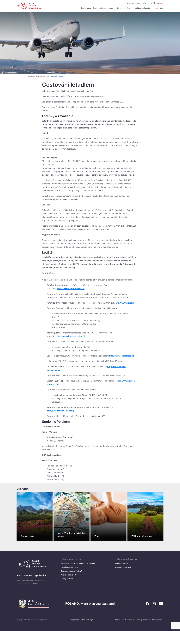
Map (161, 8)
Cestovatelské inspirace (103, 8)
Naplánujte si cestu (142, 8)
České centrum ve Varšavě (71, 571)
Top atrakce (86, 8)
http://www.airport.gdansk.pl (70, 288)
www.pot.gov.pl (121, 563)
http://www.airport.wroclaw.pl (61, 410)
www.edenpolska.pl (123, 567)
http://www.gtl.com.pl (125, 303)
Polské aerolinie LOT (69, 575)
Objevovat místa (123, 8)
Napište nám (141, 3)
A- (149, 3)
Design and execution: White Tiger (81, 620)
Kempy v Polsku (67, 579)
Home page (31, 76)
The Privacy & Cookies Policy (153, 620)
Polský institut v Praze (69, 567)
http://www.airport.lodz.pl (121, 356)
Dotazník (130, 3)
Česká (160, 3)
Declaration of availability (133, 620)
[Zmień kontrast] (154, 3)
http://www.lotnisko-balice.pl (71, 336)
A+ (152, 3)
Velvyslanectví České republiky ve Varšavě (78, 563)
